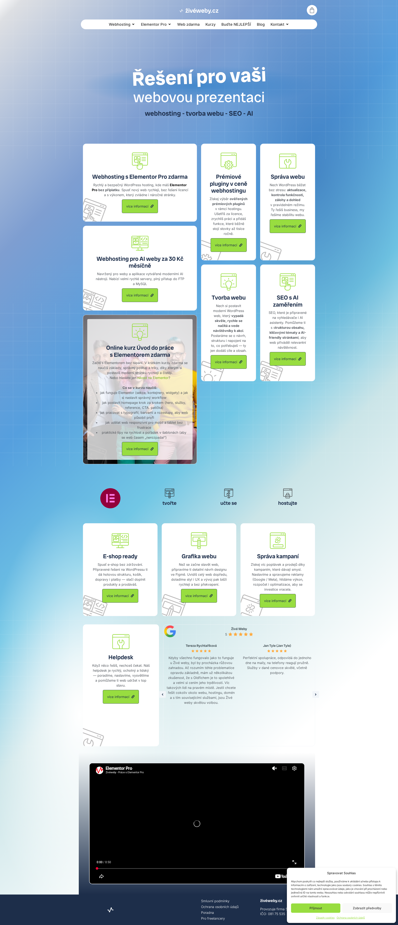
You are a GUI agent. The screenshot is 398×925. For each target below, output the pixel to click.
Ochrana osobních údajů (351, 917)
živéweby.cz (271, 900)
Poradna (207, 912)
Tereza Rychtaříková (201, 645)
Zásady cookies (325, 917)
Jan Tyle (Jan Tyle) (277, 645)
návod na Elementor (153, 378)
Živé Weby (239, 629)
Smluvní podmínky (215, 901)
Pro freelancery (213, 918)
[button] (122, 24)
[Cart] (312, 10)
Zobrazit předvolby (367, 908)
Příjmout (315, 908)
